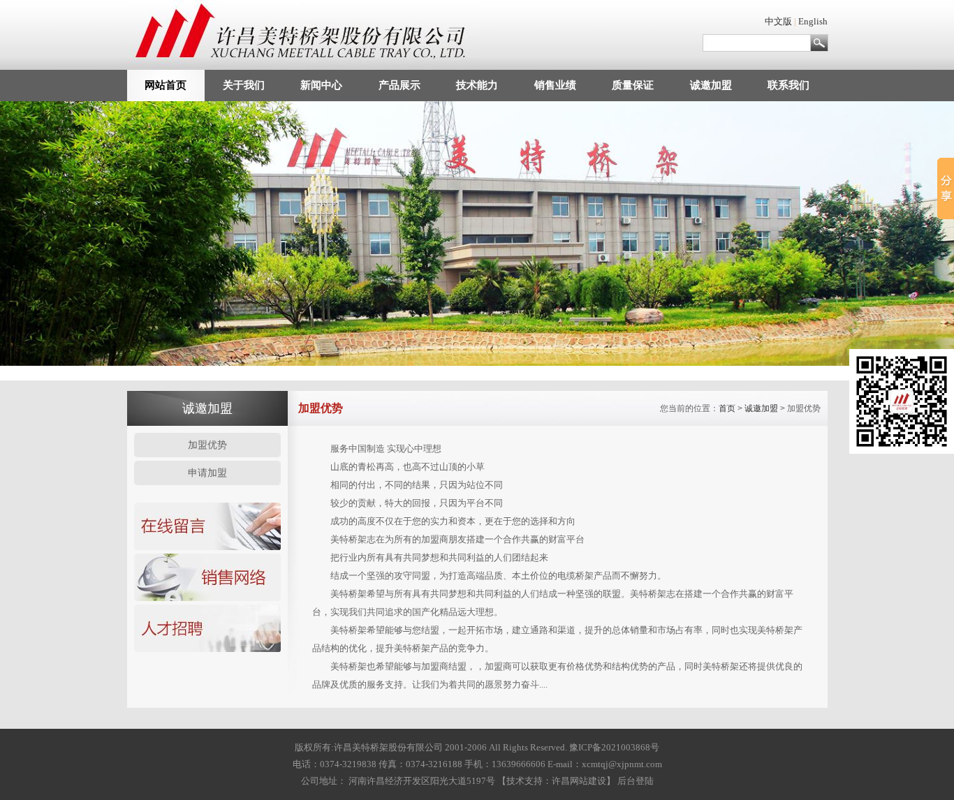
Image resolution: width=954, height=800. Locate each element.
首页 (727, 408)
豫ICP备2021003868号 (614, 747)
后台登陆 (635, 781)
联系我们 (788, 85)
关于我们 (244, 85)
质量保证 (633, 85)
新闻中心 (321, 85)
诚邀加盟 (711, 85)
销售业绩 (555, 85)
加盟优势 (207, 445)
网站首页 (165, 85)
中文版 (778, 21)
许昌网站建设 (579, 781)
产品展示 (399, 85)
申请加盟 (207, 473)
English (813, 21)
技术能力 (477, 85)
